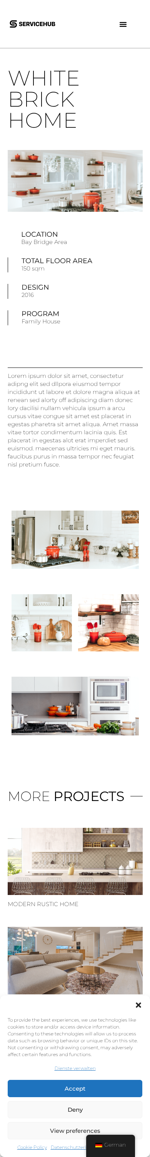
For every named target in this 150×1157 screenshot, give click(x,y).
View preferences (75, 1130)
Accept (75, 1088)
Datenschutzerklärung (77, 1147)
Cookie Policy (32, 1147)
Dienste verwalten (75, 1068)
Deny (75, 1109)
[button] (138, 1005)
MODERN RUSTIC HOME (43, 904)
